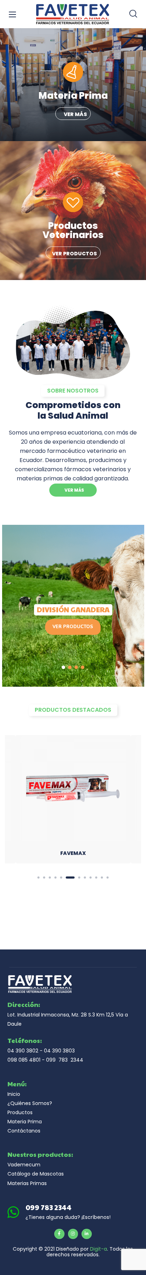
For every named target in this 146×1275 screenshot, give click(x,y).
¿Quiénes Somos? (29, 1103)
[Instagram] (73, 1234)
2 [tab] (44, 877)
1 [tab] (38, 877)
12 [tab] (107, 877)
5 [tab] (61, 877)
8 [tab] (85, 877)
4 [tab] (55, 877)
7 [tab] (76, 877)
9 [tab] (90, 877)
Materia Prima (24, 1121)
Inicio (13, 1094)
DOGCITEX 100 (73, 853)
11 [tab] (102, 877)
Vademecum (23, 1164)
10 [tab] (96, 877)
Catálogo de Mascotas (35, 1173)
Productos (20, 1112)
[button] (133, 14)
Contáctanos (23, 1130)
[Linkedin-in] (87, 1234)
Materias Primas (27, 1183)
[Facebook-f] (59, 1234)
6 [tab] (67, 877)
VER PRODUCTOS (72, 627)
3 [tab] (50, 877)
